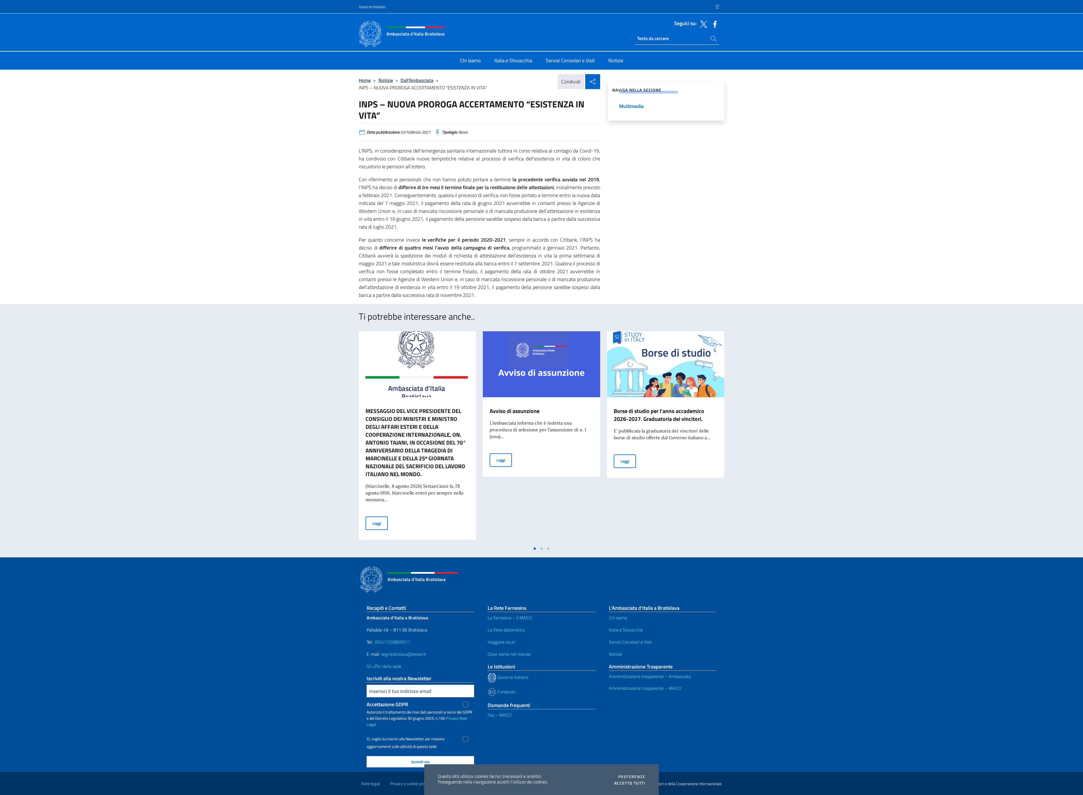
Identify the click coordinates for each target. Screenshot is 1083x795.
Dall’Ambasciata (416, 80)
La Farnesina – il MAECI (510, 617)
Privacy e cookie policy (409, 783)
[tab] (535, 548)
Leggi (380, 523)
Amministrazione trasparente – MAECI (645, 688)
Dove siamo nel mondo (509, 654)
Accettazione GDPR (387, 704)
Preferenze (631, 777)
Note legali (370, 783)
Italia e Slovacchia (626, 629)
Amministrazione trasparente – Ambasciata (650, 676)
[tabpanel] (417, 437)
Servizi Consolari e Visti (630, 642)
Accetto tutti (629, 783)
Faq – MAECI (500, 715)
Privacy (452, 718)
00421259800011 (392, 642)
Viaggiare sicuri (501, 642)
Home (365, 80)
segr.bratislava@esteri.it (403, 654)
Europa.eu (506, 691)
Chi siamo (618, 617)
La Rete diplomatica (506, 629)
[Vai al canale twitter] (702, 23)
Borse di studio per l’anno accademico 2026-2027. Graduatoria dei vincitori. (659, 415)
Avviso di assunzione (515, 411)
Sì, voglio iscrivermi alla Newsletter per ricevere (405, 739)
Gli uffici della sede (384, 666)
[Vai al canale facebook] (713, 23)
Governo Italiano (372, 7)
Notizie (385, 80)
